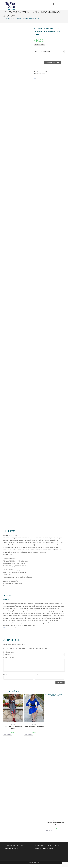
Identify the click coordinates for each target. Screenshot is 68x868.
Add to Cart (7, 734)
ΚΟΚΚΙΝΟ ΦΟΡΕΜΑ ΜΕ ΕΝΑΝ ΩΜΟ (55, 823)
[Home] (3, 18)
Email (37, 674)
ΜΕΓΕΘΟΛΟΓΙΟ (39, 45)
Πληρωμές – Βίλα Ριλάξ (11, 848)
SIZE (36, 52)
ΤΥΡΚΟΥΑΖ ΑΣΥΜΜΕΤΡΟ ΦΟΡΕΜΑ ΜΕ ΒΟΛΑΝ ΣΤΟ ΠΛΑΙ (25, 18)
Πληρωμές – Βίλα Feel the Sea (44, 848)
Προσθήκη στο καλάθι (52, 62)
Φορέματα (42, 73)
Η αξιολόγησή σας (9, 657)
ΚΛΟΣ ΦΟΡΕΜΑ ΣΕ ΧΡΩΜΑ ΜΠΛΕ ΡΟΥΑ (34, 727)
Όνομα (5, 674)
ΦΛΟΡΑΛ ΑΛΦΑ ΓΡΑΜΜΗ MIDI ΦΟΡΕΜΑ (13, 727)
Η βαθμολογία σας (9, 652)
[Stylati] (40, 80)
